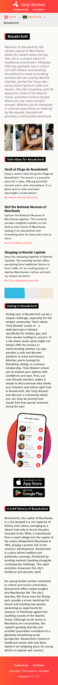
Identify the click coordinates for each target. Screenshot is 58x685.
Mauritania (34, 16)
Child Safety (44, 671)
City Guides (38, 9)
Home (12, 16)
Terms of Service (29, 671)
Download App (21, 9)
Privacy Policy (14, 671)
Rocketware (23, 676)
